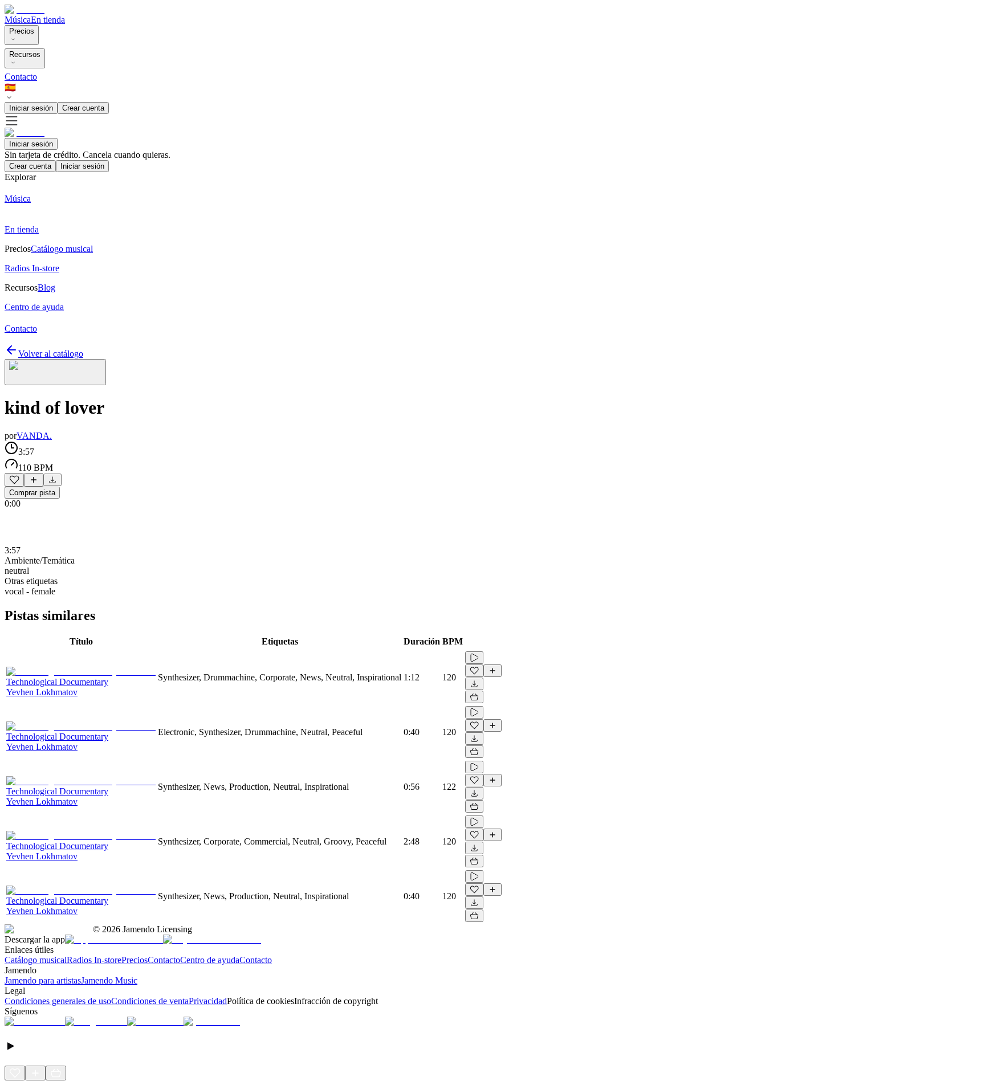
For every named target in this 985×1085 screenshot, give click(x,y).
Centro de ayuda (209, 960)
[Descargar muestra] (52, 480)
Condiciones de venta (150, 1001)
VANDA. (34, 435)
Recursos (24, 54)
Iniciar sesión (31, 108)
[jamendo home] (24, 9)
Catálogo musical (36, 960)
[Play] (55, 372)
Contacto (21, 76)
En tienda (48, 20)
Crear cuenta (83, 108)
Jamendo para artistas (43, 980)
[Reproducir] (474, 657)
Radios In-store (94, 960)
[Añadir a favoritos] (14, 480)
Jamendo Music (109, 980)
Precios (21, 31)
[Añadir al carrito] (474, 697)
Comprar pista (32, 492)
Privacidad (208, 1001)
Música (18, 20)
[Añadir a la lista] (33, 480)
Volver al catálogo (50, 353)
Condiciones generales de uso (58, 1001)
